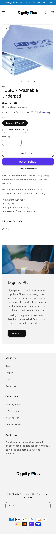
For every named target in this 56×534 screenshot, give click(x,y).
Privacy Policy (12, 418)
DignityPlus (30, 529)
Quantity (6, 136)
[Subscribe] (47, 505)
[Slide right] (34, 81)
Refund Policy (12, 411)
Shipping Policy (13, 404)
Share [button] (8, 229)
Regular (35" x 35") (15, 123)
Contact (16, 333)
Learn (8, 379)
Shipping (5, 107)
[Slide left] (22, 81)
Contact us (10, 386)
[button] (3, 12)
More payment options (28, 169)
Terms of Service (13, 424)
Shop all (9, 372)
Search (8, 366)
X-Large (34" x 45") (15, 130)
